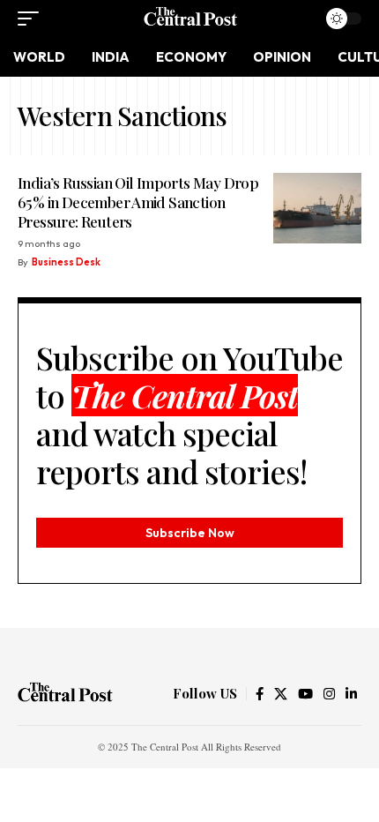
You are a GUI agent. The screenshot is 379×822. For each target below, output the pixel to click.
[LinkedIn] (351, 694)
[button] (33, 18)
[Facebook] (259, 694)
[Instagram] (329, 694)
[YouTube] (305, 694)
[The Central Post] (189, 18)
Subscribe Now (189, 533)
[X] (281, 694)
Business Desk (66, 262)
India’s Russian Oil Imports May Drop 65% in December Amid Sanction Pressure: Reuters (138, 202)
